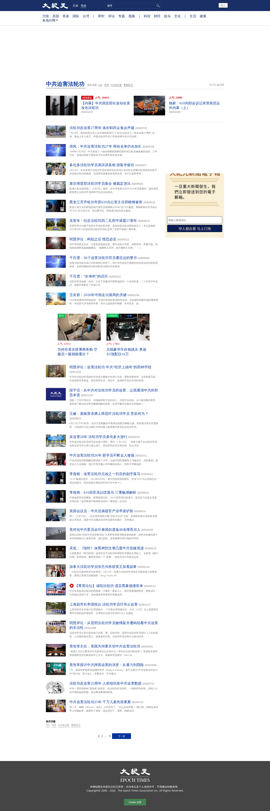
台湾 (86, 16)
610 (100, 85)
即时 (101, 16)
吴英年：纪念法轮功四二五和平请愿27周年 (103, 221)
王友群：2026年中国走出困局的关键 (98, 295)
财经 (157, 16)
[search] (133, 5)
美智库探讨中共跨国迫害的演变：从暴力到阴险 (106, 665)
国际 (76, 16)
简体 (83, 5)
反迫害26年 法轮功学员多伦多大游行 (98, 437)
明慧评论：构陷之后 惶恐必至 (92, 239)
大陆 (45, 16)
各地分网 (48, 20)
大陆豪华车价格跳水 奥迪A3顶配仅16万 (126, 352)
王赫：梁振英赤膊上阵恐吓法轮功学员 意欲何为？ (108, 414)
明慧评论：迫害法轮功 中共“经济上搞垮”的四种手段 (110, 367)
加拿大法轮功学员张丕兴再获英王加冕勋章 (103, 567)
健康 (203, 16)
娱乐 (167, 16)
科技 (147, 16)
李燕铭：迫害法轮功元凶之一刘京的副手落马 (104, 474)
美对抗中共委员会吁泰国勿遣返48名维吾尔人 (105, 529)
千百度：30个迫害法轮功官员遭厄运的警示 (103, 258)
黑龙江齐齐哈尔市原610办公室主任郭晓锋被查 (106, 202)
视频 (131, 16)
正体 (75, 5)
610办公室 (116, 85)
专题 (121, 16)
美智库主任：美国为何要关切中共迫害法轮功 (104, 646)
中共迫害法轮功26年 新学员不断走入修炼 (101, 455)
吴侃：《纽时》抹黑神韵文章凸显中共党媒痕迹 (106, 548)
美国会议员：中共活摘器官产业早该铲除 (101, 511)
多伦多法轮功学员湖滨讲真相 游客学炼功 (101, 165)
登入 (223, 5)
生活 (193, 16)
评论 (111, 16)
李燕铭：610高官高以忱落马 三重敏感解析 (102, 492)
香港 (65, 16)
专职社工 (128, 85)
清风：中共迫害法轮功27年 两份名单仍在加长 (105, 146)
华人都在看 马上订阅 (195, 228)
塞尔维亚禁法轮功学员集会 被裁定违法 (100, 183)
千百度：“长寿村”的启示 (88, 276)
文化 (177, 16)
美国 (55, 16)
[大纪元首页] (55, 5)
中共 (106, 85)
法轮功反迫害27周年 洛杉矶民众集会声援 (101, 128)
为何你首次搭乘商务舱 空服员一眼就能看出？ (77, 352)
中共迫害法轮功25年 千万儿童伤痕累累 (100, 702)
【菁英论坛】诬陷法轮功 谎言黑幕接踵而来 (109, 586)
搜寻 (157, 5)
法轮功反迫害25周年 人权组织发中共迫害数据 (105, 683)
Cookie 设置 (135, 802)
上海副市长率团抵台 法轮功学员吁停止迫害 (103, 604)
